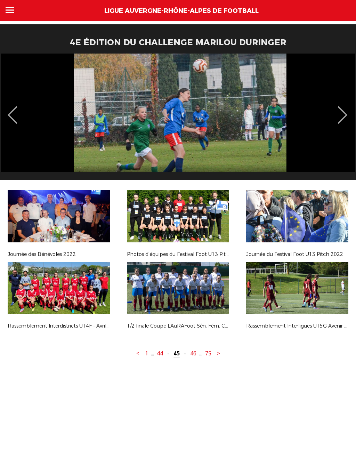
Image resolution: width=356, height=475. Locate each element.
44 (160, 353)
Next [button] (343, 110)
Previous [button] (12, 110)
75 (208, 353)
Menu (9, 10)
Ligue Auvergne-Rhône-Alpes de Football (181, 11)
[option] (178, 119)
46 (193, 353)
